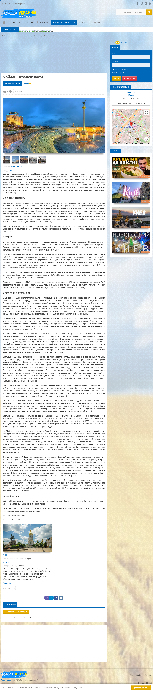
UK (125, 42)
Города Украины (7, 680)
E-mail (114, 54)
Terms (147, 143)
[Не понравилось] (10, 91)
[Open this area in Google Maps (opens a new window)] (117, 142)
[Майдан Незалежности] (6, 159)
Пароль (115, 61)
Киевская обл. (17, 166)
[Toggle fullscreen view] (146, 112)
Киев (11, 171)
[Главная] (4, 22)
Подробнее (8, 583)
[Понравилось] (5, 91)
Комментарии (10, 605)
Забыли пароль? (118, 73)
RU (117, 42)
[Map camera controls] (146, 139)
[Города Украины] (19, 13)
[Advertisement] (54, 56)
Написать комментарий (17, 612)
